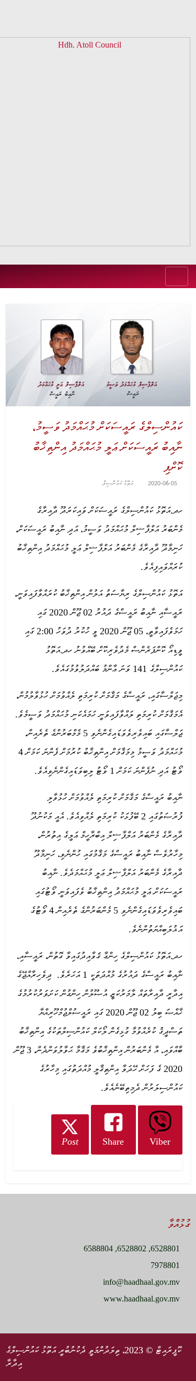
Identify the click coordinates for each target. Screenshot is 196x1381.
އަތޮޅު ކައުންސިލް (117, 484)
